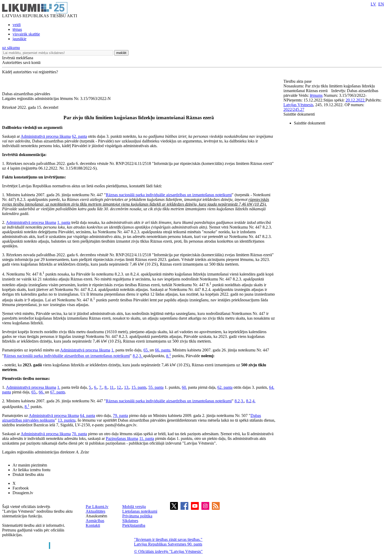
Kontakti (93, 525)
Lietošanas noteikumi (139, 511)
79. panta (120, 415)
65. (146, 350)
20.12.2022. (355, 100)
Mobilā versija (134, 506)
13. (126, 387)
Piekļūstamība (133, 525)
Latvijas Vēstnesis (298, 105)
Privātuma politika (137, 516)
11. (112, 387)
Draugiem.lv (23, 493)
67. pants (57, 392)
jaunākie (19, 39)
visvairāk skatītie (26, 34)
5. (90, 387)
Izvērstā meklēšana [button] (17, 58)
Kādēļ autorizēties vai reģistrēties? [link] (30, 72)
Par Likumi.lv (97, 506)
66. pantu (162, 350)
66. (42, 392)
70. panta (79, 434)
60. (184, 387)
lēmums (316, 95)
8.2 (135, 356)
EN (381, 4)
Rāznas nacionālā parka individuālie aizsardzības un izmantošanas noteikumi (169, 195)
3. (141, 356)
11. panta (146, 438)
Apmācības (95, 520)
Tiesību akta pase (298, 81)
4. (253, 401)
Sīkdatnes (130, 520)
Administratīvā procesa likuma (46, 136)
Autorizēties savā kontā (21, 62)
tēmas (17, 29)
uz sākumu (11, 47)
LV (373, 4)
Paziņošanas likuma (122, 438)
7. (100, 387)
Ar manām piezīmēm (30, 465)
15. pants (138, 387)
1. (112, 350)
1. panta (63, 222)
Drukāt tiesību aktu (28, 474)
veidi (17, 24)
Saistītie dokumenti (299, 114)
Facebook (21, 488)
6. (95, 387)
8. (168, 356)
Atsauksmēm (96, 516)
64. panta (87, 415)
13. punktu (66, 420)
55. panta (156, 387)
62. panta (79, 136)
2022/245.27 (293, 109)
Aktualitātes (95, 511)
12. (119, 387)
